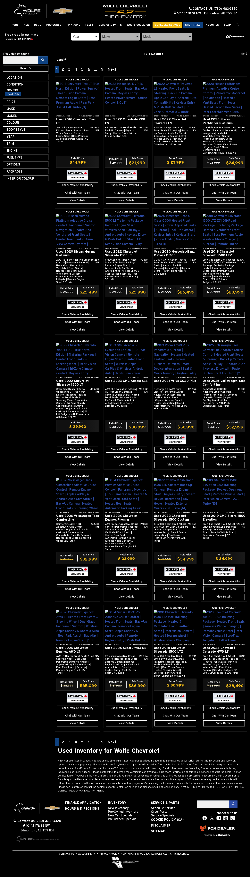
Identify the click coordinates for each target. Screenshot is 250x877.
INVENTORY (117, 802)
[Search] (43, 60)
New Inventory (118, 808)
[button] (15, 25)
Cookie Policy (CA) (167, 819)
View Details (77, 200)
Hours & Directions (82, 808)
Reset (24, 68)
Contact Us (66, 854)
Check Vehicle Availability (77, 185)
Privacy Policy (109, 854)
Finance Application (83, 802)
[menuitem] (26, 90)
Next (112, 69)
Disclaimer (161, 825)
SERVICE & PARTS (165, 802)
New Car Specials (120, 815)
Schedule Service (163, 808)
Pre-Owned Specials (122, 819)
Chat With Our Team (77, 192)
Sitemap (158, 831)
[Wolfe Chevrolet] (43, 10)
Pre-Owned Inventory (123, 811)
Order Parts (159, 811)
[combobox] (85, 36)
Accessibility (87, 854)
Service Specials (162, 815)
